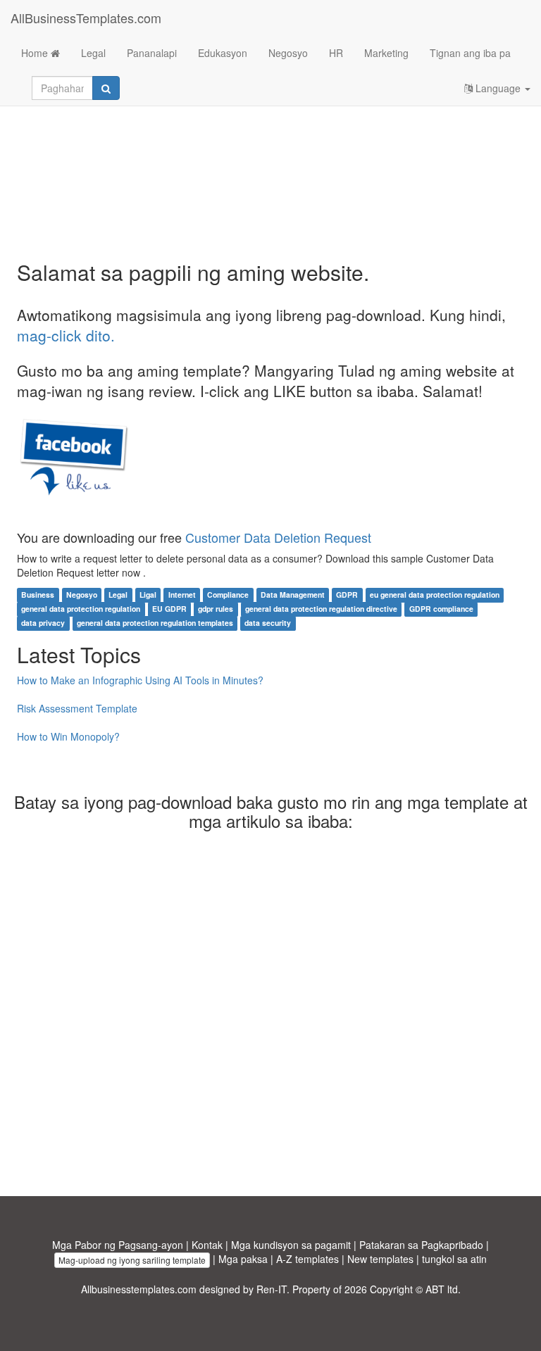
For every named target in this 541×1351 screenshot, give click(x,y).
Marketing (386, 53)
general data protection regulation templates (155, 622)
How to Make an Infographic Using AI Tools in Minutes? (140, 680)
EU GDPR (169, 608)
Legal (93, 53)
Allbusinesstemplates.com (139, 1289)
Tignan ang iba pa (470, 53)
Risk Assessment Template (77, 708)
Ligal (147, 594)
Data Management (293, 594)
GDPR (347, 594)
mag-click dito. (66, 335)
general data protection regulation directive (321, 608)
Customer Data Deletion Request (278, 537)
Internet (182, 594)
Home (36, 53)
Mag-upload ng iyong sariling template (132, 1260)
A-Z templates (307, 1259)
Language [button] (498, 88)
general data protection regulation (80, 608)
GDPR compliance (441, 608)
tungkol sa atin (454, 1259)
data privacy (43, 622)
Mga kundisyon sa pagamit (291, 1245)
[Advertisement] (270, 147)
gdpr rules (215, 608)
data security (267, 622)
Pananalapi (152, 53)
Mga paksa (243, 1259)
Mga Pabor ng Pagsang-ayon (117, 1245)
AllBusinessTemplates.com (86, 17)
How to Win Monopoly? (68, 736)
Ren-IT (271, 1289)
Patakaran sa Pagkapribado (421, 1245)
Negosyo (288, 53)
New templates (380, 1259)
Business (37, 594)
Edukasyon (222, 53)
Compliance (228, 594)
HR (336, 53)
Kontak (207, 1245)
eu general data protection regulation (434, 594)
